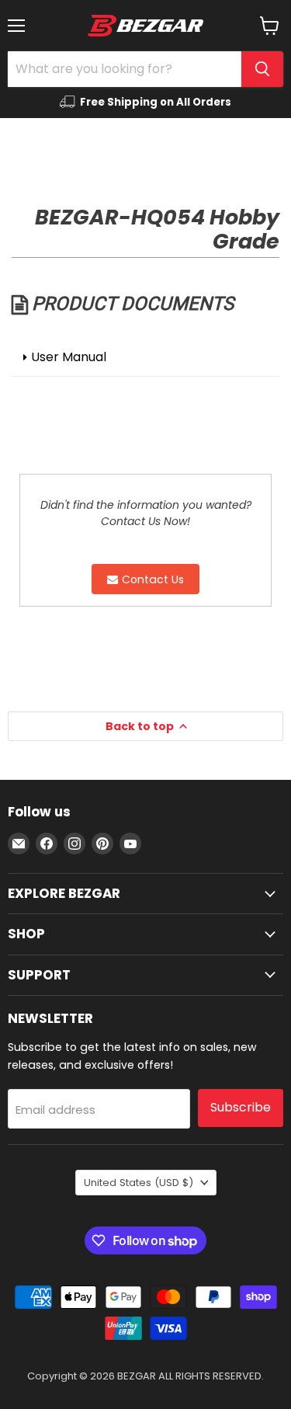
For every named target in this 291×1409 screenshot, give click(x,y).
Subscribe (240, 1107)
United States (138, 1182)
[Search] (262, 69)
